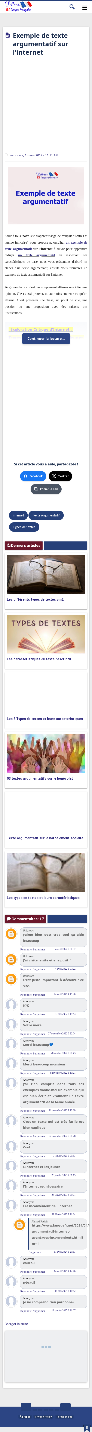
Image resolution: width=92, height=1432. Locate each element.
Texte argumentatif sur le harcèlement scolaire (45, 838)
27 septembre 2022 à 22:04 (62, 1033)
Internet (18, 515)
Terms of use (64, 1416)
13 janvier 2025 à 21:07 (64, 1310)
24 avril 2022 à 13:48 (65, 994)
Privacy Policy (43, 1416)
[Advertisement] (46, 106)
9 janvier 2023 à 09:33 (64, 1155)
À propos (25, 1416)
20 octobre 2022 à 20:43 (63, 1053)
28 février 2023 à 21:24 (64, 1214)
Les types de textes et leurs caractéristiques (43, 898)
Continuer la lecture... (46, 338)
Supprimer (39, 949)
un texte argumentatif (36, 255)
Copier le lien (49, 489)
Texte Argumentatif (46, 515)
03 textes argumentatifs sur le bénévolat (40, 778)
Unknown (28, 930)
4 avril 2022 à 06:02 (65, 949)
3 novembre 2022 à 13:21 (63, 1072)
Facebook (36, 476)
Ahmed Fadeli (39, 1221)
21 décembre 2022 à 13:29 (62, 1110)
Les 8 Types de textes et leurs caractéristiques (45, 719)
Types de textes (24, 527)
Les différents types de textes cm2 (35, 599)
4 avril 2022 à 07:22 (65, 968)
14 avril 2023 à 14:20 (65, 1271)
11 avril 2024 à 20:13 (65, 1251)
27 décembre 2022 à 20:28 (62, 1136)
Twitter (63, 476)
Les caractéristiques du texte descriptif (39, 659)
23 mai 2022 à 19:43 (65, 1013)
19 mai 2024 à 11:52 (65, 1290)
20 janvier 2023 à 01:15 (64, 1175)
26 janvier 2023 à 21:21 (64, 1194)
